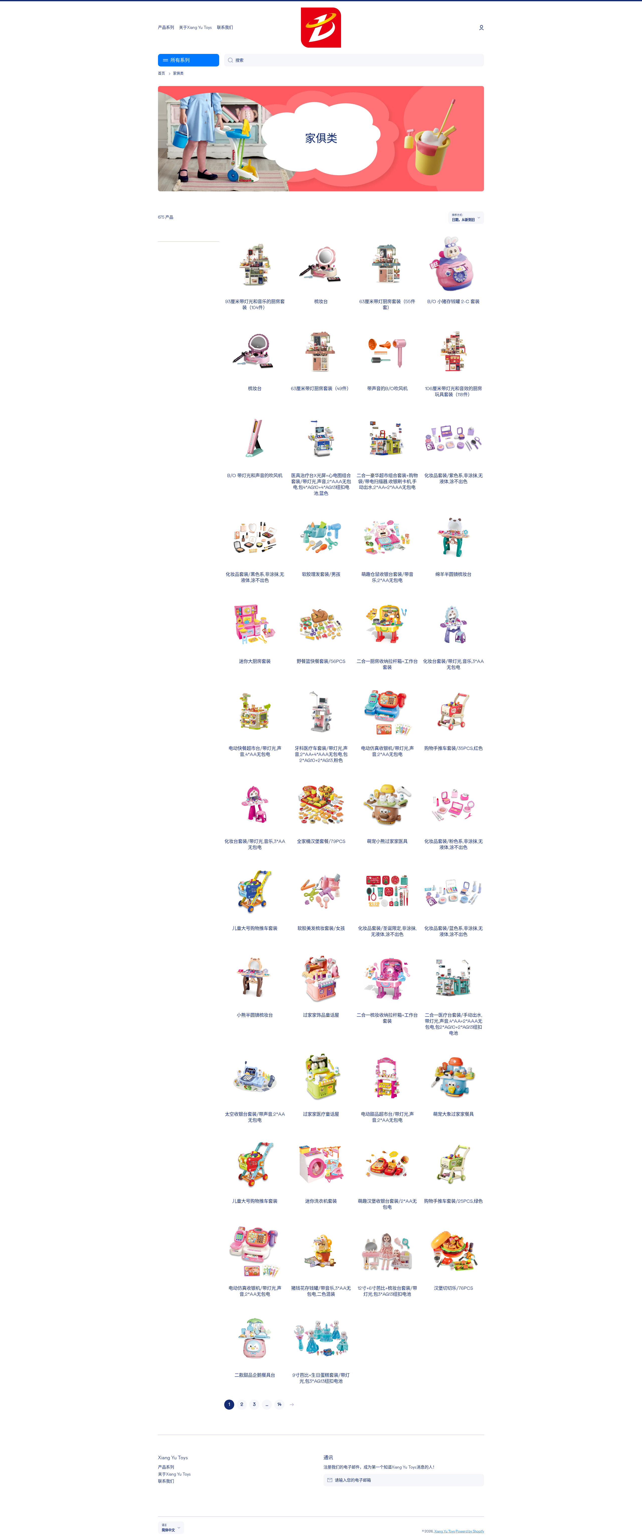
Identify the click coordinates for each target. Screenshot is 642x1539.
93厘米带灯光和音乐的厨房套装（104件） (255, 304)
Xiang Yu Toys (444, 1531)
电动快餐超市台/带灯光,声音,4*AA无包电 (254, 751)
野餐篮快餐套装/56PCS (321, 661)
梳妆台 (321, 301)
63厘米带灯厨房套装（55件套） (387, 304)
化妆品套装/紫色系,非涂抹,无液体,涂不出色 (453, 478)
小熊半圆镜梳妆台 (255, 1015)
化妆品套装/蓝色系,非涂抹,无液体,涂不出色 (453, 931)
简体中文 (168, 1530)
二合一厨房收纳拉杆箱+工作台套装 (387, 664)
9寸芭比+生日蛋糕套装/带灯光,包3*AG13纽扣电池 (321, 1378)
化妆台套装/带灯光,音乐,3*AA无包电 (453, 664)
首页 (161, 73)
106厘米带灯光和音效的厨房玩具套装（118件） (453, 391)
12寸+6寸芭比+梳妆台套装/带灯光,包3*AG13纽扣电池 (387, 1291)
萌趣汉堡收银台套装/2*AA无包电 (387, 1204)
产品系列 (166, 1467)
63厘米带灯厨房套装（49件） (321, 388)
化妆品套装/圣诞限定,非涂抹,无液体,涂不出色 (387, 931)
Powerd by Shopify (470, 1531)
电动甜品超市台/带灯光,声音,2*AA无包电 (387, 1117)
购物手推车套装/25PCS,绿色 (453, 1201)
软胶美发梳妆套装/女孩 (321, 928)
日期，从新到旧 (463, 220)
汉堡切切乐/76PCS (453, 1288)
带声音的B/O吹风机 (387, 388)
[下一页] (290, 1405)
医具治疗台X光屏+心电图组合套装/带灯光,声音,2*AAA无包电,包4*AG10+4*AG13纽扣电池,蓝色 (321, 484)
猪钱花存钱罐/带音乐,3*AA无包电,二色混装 (321, 1291)
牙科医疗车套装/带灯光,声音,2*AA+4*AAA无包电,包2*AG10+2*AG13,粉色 (321, 754)
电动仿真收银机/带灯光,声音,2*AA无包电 (387, 751)
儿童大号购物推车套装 (254, 928)
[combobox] (354, 60)
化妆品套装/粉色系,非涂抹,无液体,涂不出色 (453, 844)
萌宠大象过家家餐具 (453, 1114)
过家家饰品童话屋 (321, 1015)
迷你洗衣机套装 (321, 1201)
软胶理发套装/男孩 (321, 574)
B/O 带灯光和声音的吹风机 (254, 475)
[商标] (321, 28)
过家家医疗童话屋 (321, 1114)
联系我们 (166, 1481)
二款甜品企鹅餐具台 (254, 1375)
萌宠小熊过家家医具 (387, 841)
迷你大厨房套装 (255, 661)
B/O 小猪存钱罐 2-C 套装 (453, 301)
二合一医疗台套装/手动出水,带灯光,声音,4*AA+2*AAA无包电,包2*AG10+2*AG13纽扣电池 (453, 1024)
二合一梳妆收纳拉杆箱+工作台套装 (387, 1018)
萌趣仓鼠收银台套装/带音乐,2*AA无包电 (387, 577)
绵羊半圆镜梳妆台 (453, 574)
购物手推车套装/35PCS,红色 (453, 748)
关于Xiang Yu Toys (174, 1474)
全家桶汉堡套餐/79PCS (321, 841)
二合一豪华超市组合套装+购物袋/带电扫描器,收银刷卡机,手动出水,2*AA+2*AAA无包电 (387, 481)
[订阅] (477, 1480)
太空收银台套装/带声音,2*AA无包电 (255, 1117)
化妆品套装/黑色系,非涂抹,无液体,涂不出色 (255, 577)
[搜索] (228, 60)
